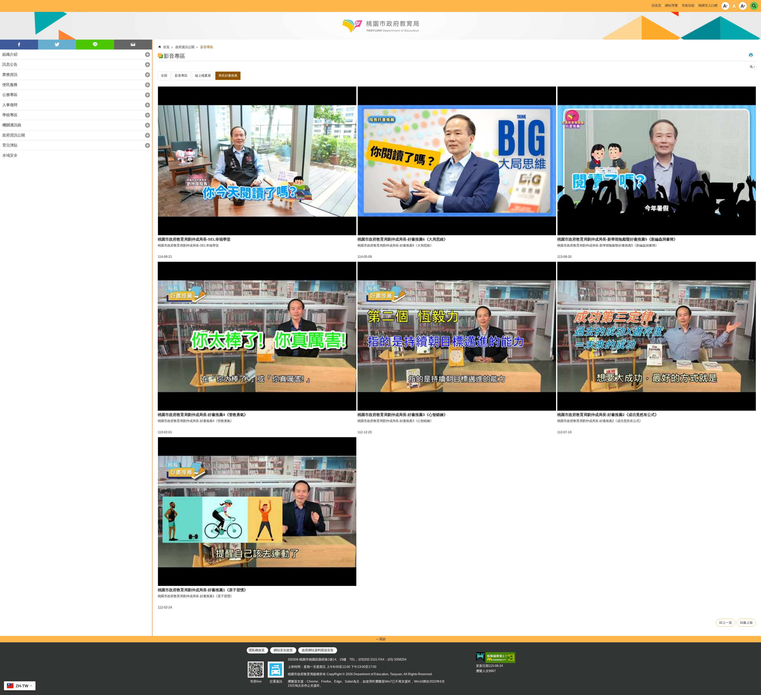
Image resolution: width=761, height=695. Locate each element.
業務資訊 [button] (9, 74)
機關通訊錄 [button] (11, 125)
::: (3, 3)
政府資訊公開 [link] (184, 47)
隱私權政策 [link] (257, 650)
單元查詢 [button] (752, 67)
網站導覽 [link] (671, 5)
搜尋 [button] (754, 6)
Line (95, 45)
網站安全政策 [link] (283, 650)
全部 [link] (164, 75)
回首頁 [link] (656, 5)
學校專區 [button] (9, 115)
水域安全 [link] (9, 155)
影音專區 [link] (206, 47)
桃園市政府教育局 (380, 26)
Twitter (57, 45)
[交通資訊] (276, 677)
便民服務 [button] (9, 85)
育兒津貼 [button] (9, 145)
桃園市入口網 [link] (707, 5)
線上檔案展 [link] (203, 75)
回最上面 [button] (746, 622)
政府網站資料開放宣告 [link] (318, 650)
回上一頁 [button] (725, 622)
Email (133, 45)
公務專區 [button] (9, 95)
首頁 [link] (166, 47)
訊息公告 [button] (9, 64)
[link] (480, 656)
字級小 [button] (725, 6)
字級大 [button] (743, 6)
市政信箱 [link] (688, 5)
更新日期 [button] (482, 665)
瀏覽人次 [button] (482, 671)
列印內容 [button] (750, 54)
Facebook (19, 45)
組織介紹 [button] (9, 54)
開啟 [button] (382, 639)
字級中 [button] (734, 6)
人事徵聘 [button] (9, 105)
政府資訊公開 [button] (13, 135)
